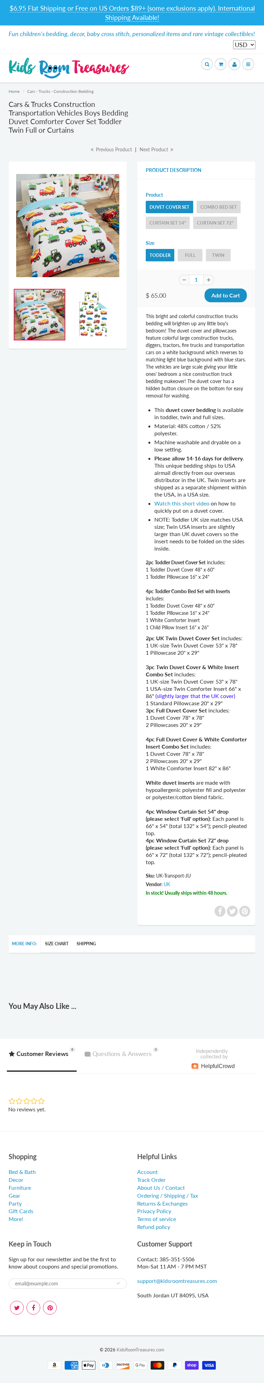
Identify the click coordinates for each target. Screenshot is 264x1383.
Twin (218, 255)
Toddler (160, 255)
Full (190, 255)
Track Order (151, 1179)
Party (15, 1203)
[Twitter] (17, 1308)
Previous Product (113, 149)
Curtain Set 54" (168, 223)
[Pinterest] (50, 1308)
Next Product (154, 149)
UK (167, 884)
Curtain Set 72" (215, 223)
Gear (14, 1195)
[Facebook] (33, 1308)
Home (14, 91)
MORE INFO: (24, 943)
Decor (16, 1179)
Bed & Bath (22, 1171)
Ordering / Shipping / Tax (167, 1195)
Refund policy (153, 1226)
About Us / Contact (161, 1187)
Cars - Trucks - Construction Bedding (60, 91)
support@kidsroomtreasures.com (177, 1280)
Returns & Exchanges (162, 1203)
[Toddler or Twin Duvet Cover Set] (68, 226)
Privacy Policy (154, 1211)
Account (147, 1171)
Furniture (20, 1187)
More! (16, 1219)
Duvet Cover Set (169, 207)
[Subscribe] (118, 1283)
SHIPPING (86, 943)
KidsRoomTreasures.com (140, 1349)
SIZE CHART (56, 943)
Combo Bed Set (218, 207)
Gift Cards (21, 1211)
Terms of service (156, 1219)
